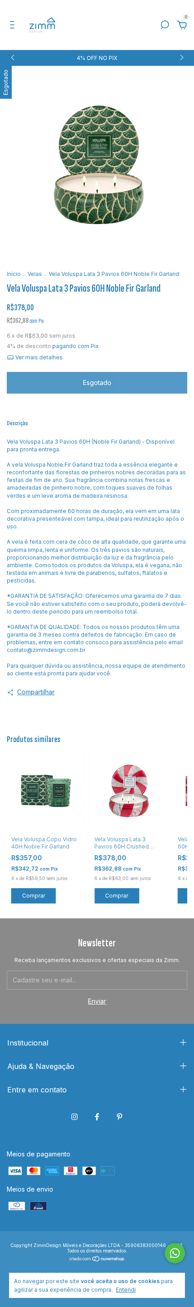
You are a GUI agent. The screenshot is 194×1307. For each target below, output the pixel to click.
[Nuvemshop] (97, 1259)
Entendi (126, 1289)
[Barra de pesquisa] (164, 26)
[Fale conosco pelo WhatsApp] (175, 1253)
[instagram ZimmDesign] (74, 1116)
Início (14, 274)
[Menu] (14, 26)
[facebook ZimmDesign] (97, 1116)
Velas (35, 274)
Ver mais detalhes (38, 357)
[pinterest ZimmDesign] (119, 1116)
